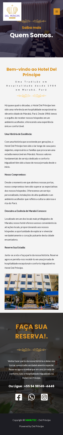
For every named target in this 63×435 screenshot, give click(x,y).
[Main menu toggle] (57, 11)
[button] (31, 306)
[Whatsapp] (31, 397)
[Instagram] (44, 397)
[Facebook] (18, 397)
